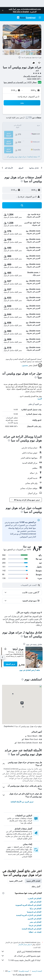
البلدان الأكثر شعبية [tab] (33, 881)
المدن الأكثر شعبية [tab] (15, 881)
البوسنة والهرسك (23, 971)
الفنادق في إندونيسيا (34, 912)
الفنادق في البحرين (34, 918)
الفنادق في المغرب (34, 898)
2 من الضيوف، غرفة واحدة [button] (28, 96)
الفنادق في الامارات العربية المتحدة (28, 915)
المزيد (40, 398)
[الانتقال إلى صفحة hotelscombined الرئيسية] (26, 17)
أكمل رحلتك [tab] (36, 886)
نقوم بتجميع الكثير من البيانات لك (27, 955)
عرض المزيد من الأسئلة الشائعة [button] (22, 801)
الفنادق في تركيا (35, 908)
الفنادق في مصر (35, 922)
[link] (30, 670)
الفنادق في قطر (35, 901)
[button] (2, 10)
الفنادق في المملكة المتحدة (31, 928)
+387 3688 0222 (34, 78)
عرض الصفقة (10, 664)
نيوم (9, 971)
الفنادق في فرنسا (35, 925)
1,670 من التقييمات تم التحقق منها (18, 82)
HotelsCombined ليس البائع (28, 951)
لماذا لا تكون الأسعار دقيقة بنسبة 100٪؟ (24, 960)
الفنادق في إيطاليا (35, 932)
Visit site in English (21, 11)
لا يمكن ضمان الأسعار (25, 944)
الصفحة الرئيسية (37, 971)
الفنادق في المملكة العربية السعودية (28, 905)
